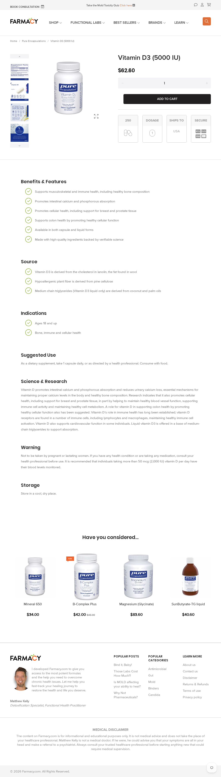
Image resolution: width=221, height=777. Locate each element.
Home (13, 41)
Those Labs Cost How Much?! (126, 673)
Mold (151, 682)
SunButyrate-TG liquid (188, 604)
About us (189, 665)
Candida (154, 695)
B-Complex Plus (84, 604)
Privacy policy (192, 697)
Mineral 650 (33, 604)
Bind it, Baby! (123, 665)
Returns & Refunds (196, 684)
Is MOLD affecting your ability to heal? (127, 684)
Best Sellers (125, 22)
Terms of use (192, 691)
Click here (126, 5)
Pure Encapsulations (34, 41)
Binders (153, 688)
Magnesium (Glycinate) (136, 604)
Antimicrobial (157, 669)
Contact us (190, 671)
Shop (54, 22)
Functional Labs (86, 22)
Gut (150, 675)
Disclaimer (190, 678)
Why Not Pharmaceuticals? (126, 695)
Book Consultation (25, 7)
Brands (155, 22)
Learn (180, 22)
